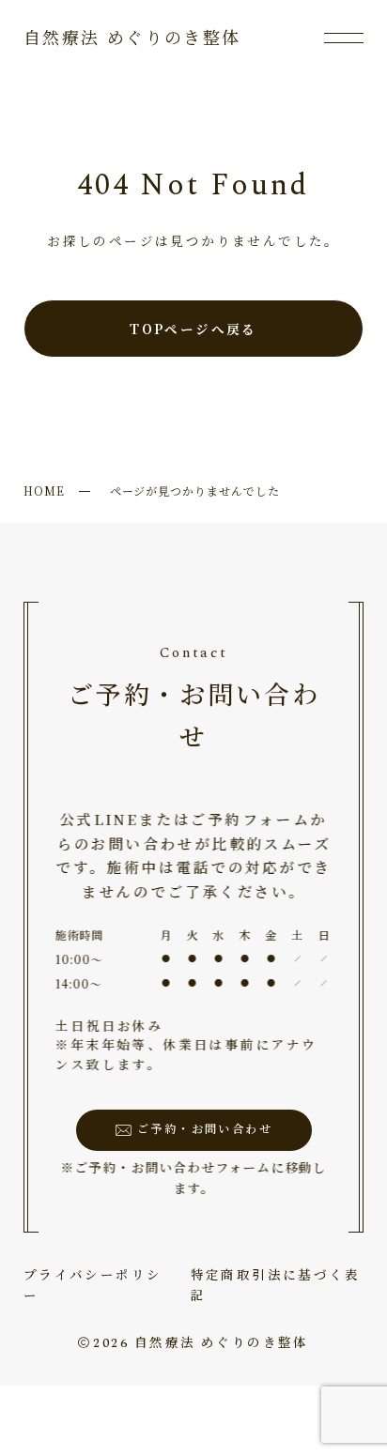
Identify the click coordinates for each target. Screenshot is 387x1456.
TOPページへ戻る (193, 328)
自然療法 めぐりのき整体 (132, 39)
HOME (44, 490)
